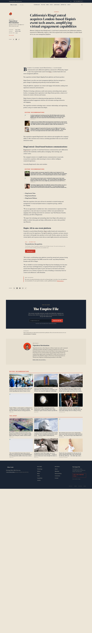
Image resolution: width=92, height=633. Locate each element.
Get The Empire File (78, 1)
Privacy (70, 486)
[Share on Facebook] (20, 288)
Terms (75, 486)
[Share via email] (23, 288)
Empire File (63, 4)
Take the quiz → (30, 251)
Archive (39, 480)
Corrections (57, 475)
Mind (47, 4)
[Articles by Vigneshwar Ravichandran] (11, 15)
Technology (37, 4)
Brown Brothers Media (11, 472)
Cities (51, 4)
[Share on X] (13, 39)
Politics (43, 4)
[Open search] (82, 5)
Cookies (80, 486)
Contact (56, 478)
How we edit (11, 35)
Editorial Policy (58, 473)
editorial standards (27, 334)
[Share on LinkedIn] (16, 39)
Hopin (50, 71)
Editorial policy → (60, 280)
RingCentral (26, 149)
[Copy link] (19, 39)
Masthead (57, 471)
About (68, 4)
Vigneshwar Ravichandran (14, 22)
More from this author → (39, 359)
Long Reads (57, 4)
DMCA (85, 486)
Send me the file (57, 320)
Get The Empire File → (78, 475)
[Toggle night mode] (70, 1)
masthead (34, 334)
